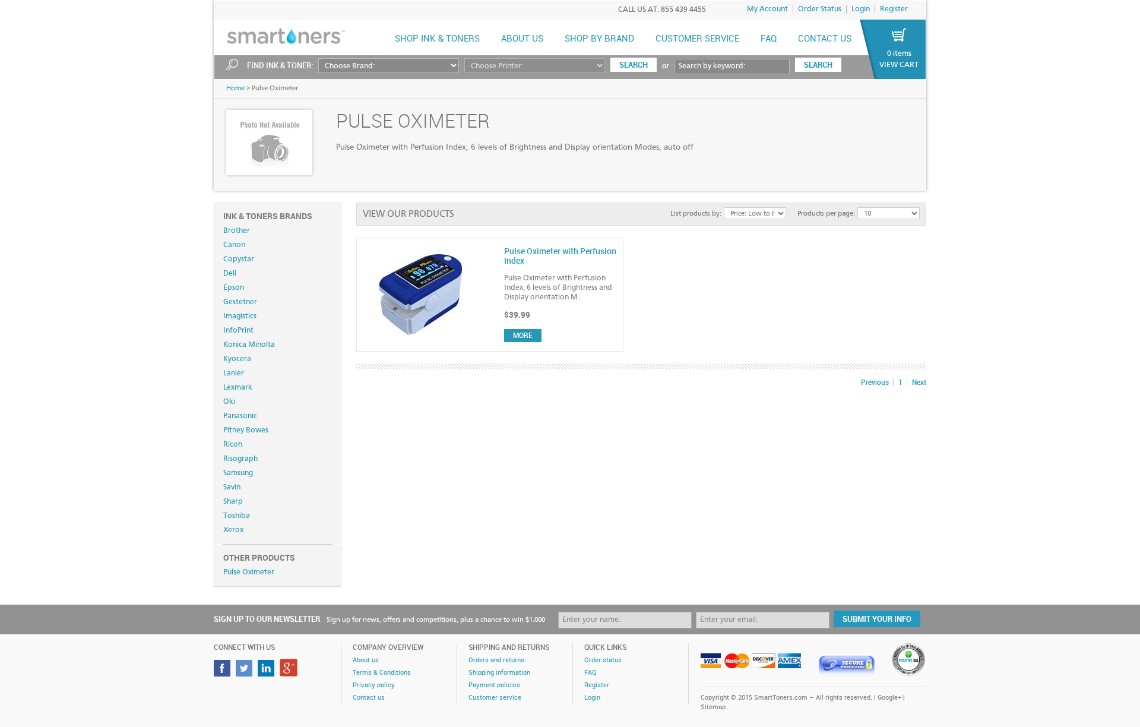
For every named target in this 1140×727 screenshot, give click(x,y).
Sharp (233, 501)
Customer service (494, 697)
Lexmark (237, 387)
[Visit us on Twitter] (245, 673)
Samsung (238, 473)
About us (522, 39)
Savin (231, 487)
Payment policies (494, 685)
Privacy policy (374, 685)
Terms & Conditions (382, 673)
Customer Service (697, 39)
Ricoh (232, 444)
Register (894, 9)
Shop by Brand (599, 39)
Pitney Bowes (245, 430)
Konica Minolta (249, 345)
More (523, 336)
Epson (233, 288)
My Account (767, 9)
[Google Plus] (290, 673)
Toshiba (236, 516)
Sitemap (713, 707)
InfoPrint (238, 330)
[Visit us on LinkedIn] (267, 673)
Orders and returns (496, 660)
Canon (234, 245)
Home (235, 88)
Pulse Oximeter (248, 572)
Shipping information (499, 673)
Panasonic (240, 416)
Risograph (240, 459)
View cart (899, 65)
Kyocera (237, 359)
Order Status (819, 9)
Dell (229, 273)
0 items (899, 54)
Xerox (233, 530)
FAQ (769, 39)
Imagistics (239, 316)
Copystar (238, 259)
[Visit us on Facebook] (223, 673)
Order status (603, 660)
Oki (229, 402)
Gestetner (240, 302)
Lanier (233, 373)
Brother (236, 231)
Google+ (889, 697)
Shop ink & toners (437, 39)
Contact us (824, 39)
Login (860, 9)
